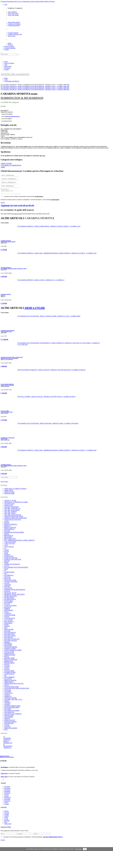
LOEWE (6, 616)
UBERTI (6, 701)
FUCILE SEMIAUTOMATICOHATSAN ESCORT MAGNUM (7, 385)
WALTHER (7, 709)
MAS (5, 628)
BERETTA (7, 526)
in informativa (39, 196)
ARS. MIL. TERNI (9, 513)
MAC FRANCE (9, 621)
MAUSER (7, 631)
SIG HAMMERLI (9, 677)
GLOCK (6, 583)
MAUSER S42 (8, 637)
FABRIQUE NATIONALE (12, 564)
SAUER (6, 667)
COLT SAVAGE (9, 546)
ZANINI (6, 725)
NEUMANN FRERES (10, 647)
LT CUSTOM (8, 620)
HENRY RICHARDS (10, 596)
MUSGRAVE (8, 645)
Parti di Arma (11, 36)
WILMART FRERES (10, 721)
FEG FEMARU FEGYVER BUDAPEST (16, 567)
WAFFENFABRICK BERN (12, 706)
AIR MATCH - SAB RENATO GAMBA (16, 502)
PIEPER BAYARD (9, 655)
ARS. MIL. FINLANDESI (12, 510)
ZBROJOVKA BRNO (10, 728)
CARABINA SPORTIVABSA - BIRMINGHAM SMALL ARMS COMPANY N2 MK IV (14, 268)
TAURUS (7, 694)
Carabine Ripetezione (14, 25)
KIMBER (7, 608)
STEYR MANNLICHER (11, 686)
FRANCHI (7, 578)
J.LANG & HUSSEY (10, 605)
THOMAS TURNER (10, 698)
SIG (5, 675)
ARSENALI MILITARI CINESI (13, 516)
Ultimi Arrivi (7, 66)
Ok (85, 849)
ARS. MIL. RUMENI (10, 511)
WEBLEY (7, 718)
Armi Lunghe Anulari (14, 22)
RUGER (6, 664)
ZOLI (6, 729)
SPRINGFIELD (8, 682)
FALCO (6, 565)
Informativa (78, 849)
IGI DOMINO (8, 602)
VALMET (7, 704)
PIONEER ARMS (9, 658)
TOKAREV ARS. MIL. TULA (13, 699)
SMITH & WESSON (10, 680)
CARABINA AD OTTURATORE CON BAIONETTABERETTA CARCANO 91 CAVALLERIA (12, 358)
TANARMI (7, 691)
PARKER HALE (9, 653)
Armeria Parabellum (9, 48)
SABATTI (7, 666)
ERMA (6, 562)
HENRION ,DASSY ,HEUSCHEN (14, 594)
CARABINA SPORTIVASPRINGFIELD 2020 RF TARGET (8, 241)
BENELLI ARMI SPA (10, 524)
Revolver (10, 45)
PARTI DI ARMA (9, 493)
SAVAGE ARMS (9, 671)
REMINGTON (8, 661)
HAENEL (7, 586)
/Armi (6, 79)
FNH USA (7, 577)
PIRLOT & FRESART (10, 659)
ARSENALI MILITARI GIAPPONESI (15, 518)
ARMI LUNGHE (6, 163)
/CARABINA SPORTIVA (11, 81)
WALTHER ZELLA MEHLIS (13, 713)
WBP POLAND (9, 715)
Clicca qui (4, 773)
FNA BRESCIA (9, 575)
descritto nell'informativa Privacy (53, 837)
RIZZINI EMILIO (9, 663)
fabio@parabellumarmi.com (12, 116)
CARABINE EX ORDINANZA (11, 165)
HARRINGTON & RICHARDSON (22, 97)
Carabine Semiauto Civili (15, 34)
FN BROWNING (9, 572)
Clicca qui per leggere (16, 213)
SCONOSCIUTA (9, 674)
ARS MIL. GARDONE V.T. (12, 508)
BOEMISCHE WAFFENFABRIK (14, 532)
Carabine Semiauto (13, 33)
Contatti (6, 49)
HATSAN (7, 591)
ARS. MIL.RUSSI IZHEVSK (12, 515)
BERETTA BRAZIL (10, 527)
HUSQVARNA (8, 600)
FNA (5, 573)
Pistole (9, 43)
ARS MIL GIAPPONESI (11, 507)
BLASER (7, 530)
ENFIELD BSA (8, 556)
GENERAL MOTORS (10, 581)
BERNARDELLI (9, 529)
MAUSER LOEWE (10, 636)
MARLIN (7, 626)
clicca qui (42, 155)
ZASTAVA (7, 726)
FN (5, 570)
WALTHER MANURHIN (11, 710)
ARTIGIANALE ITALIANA (12, 519)
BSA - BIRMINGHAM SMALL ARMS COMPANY (19, 540)
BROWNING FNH (9, 538)
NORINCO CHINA (10, 648)
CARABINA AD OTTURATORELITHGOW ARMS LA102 (7, 331)
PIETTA (6, 656)
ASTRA (6, 521)
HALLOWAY (8, 588)
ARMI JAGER (8, 505)
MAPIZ (6, 624)
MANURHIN (8, 623)
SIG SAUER (8, 678)
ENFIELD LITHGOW (10, 558)
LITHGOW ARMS (9, 615)
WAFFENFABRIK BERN (11, 707)
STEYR (6, 685)
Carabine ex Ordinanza (14, 24)
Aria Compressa (12, 12)
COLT (6, 545)
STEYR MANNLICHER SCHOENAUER (16, 688)
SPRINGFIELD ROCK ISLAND (13, 683)
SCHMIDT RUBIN (10, 672)
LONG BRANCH (9, 618)
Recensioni (7, 68)
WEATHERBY (8, 717)
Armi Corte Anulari (13, 15)
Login (6, 61)
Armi (5, 4)
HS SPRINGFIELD (10, 599)
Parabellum (4, 767)
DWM (6, 553)
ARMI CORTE (8, 490)
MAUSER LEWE (9, 634)
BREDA (6, 534)
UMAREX (7, 702)
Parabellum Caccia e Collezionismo (48, 841)
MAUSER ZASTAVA (10, 640)
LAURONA (7, 613)
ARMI (3, 167)
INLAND (7, 604)
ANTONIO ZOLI (9, 503)
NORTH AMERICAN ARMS (12, 650)
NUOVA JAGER (9, 651)
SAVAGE (7, 669)
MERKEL (7, 642)
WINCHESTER (9, 723)
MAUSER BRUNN (10, 632)
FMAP (6, 569)
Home (6, 78)
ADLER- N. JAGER (10, 500)
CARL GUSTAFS (9, 543)
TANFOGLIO (8, 693)
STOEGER (7, 690)
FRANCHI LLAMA (10, 580)
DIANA (6, 551)
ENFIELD (7, 554)
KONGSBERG (8, 610)
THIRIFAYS (8, 696)
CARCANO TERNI (10, 542)
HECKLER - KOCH (10, 593)
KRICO (6, 612)
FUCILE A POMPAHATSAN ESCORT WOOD (6, 412)
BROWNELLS (8, 535)
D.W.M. (6, 550)
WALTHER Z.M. (9, 712)
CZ (5, 548)
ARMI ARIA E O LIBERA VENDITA (15, 488)
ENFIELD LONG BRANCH (12, 559)
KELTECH (7, 607)
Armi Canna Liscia (13, 13)
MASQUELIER (9, 629)
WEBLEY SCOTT (9, 720)
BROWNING (8, 537)
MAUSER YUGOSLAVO (11, 639)
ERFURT (7, 561)
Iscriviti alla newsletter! (15, 73)
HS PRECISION (9, 597)
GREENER (7, 585)
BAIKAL (7, 523)
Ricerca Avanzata (9, 46)
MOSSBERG (8, 643)
